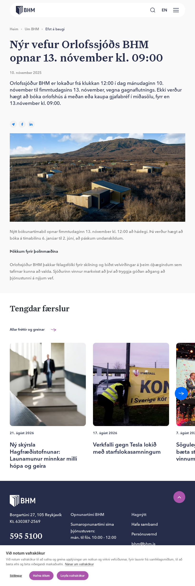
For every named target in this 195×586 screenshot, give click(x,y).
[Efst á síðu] (179, 497)
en (164, 10)
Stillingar (16, 575)
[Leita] (152, 10)
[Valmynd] (176, 10)
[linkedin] (31, 124)
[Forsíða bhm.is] (22, 10)
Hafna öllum (41, 575)
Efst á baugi (55, 29)
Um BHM (32, 29)
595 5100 (26, 536)
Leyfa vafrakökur (73, 575)
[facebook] (22, 124)
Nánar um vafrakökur (79, 564)
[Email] (13, 124)
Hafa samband (145, 524)
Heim (14, 29)
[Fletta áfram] (181, 393)
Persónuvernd (144, 534)
